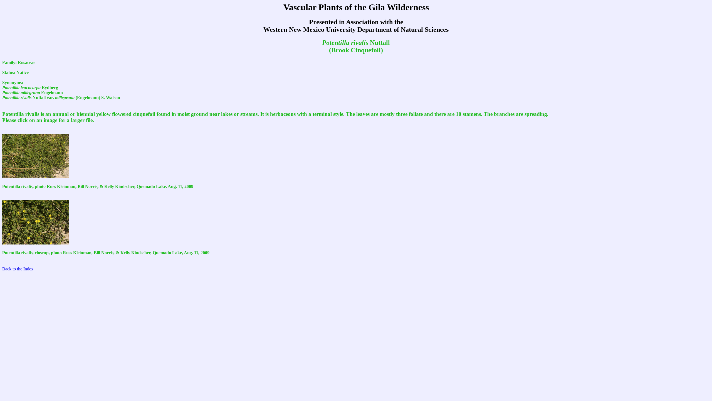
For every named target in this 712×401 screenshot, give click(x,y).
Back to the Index (17, 268)
